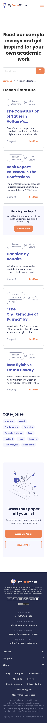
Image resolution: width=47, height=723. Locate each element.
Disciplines (8, 658)
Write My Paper (23, 533)
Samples (7, 80)
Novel (12, 301)
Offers (6, 665)
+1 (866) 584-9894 (23, 616)
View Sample (24, 544)
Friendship (28, 444)
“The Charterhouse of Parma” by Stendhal (22, 314)
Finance (33, 439)
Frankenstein (11, 427)
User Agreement (14, 684)
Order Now (23, 228)
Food (21, 439)
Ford (30, 433)
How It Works (35, 673)
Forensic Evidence (13, 433)
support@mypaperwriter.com (23, 634)
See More (33, 141)
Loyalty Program (23, 689)
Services (7, 651)
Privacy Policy (34, 684)
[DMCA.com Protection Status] (23, 604)
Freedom (9, 421)
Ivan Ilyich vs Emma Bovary (20, 367)
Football (9, 439)
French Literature (16, 102)
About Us (17, 678)
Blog (8, 673)
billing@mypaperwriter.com (23, 643)
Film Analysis (11, 444)
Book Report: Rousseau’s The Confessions (21, 172)
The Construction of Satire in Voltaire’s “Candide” (23, 116)
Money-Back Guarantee (23, 694)
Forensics (28, 427)
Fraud (22, 421)
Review (30, 678)
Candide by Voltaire (18, 257)
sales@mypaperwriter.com (23, 625)
